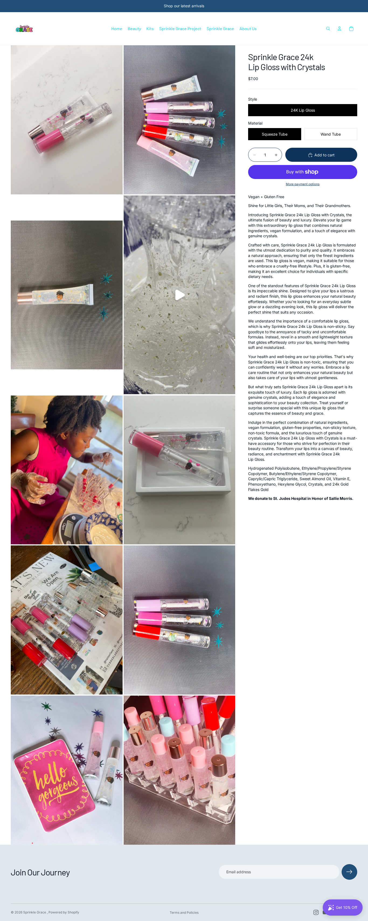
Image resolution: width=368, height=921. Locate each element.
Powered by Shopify (63, 912)
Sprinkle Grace (35, 912)
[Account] (339, 29)
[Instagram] (316, 912)
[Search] (328, 29)
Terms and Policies (184, 912)
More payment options (303, 184)
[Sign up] (349, 872)
